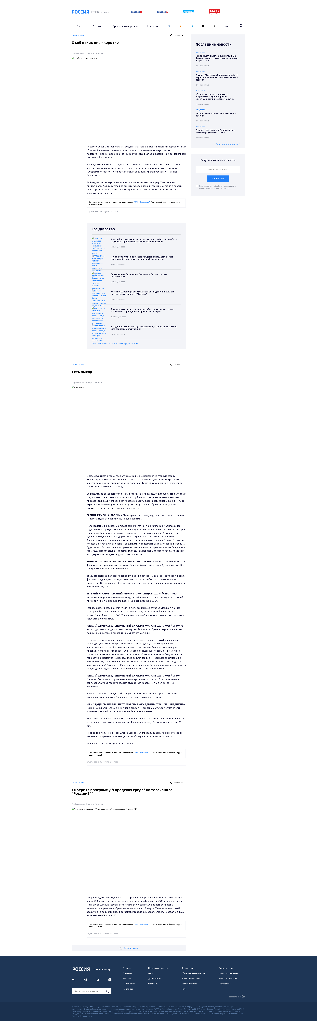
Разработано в (234, 997)
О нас (80, 26)
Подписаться (217, 178)
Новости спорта (189, 983)
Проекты (127, 973)
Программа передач (125, 26)
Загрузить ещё (131, 948)
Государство (225, 983)
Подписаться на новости (218, 160)
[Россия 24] (162, 12)
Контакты (153, 26)
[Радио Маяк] (214, 14)
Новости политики (191, 978)
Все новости (188, 968)
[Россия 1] (136, 12)
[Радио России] (188, 12)
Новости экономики (229, 973)
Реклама (97, 26)
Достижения (154, 978)
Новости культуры (228, 978)
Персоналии (129, 983)
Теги (184, 989)
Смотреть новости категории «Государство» (113, 343)
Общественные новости (194, 973)
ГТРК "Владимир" (142, 202)
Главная (127, 968)
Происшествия (226, 968)
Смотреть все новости (227, 144)
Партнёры (153, 983)
